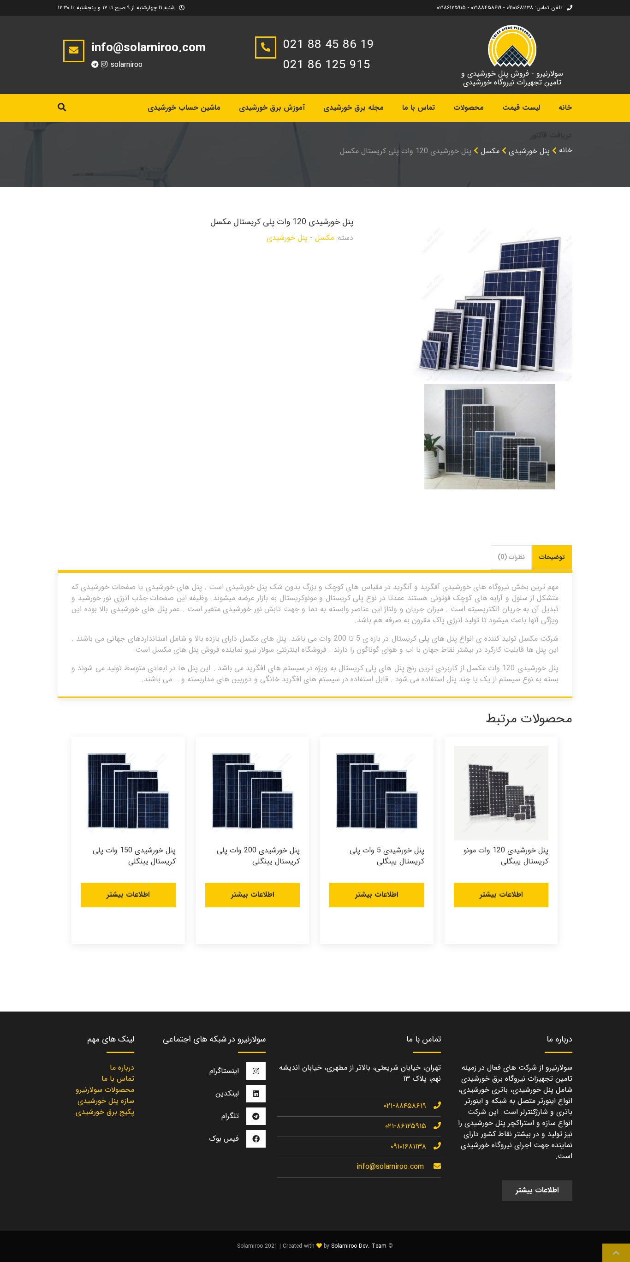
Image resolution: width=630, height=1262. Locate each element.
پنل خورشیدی (287, 238)
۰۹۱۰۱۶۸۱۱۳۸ (408, 1146)
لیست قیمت (521, 107)
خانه (565, 150)
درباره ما (122, 1067)
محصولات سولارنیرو (105, 1089)
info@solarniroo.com (390, 1167)
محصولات (468, 107)
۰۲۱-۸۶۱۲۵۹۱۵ (405, 1126)
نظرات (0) (511, 557)
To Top (616, 1253)
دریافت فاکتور (550, 135)
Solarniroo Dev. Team (358, 1246)
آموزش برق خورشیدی (272, 107)
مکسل (490, 151)
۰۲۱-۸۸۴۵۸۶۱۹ (405, 1106)
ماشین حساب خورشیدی (184, 107)
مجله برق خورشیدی (353, 107)
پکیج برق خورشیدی (105, 1112)
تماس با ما (418, 107)
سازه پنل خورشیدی (105, 1101)
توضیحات (552, 557)
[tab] (552, 557)
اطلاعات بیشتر (501, 894)
